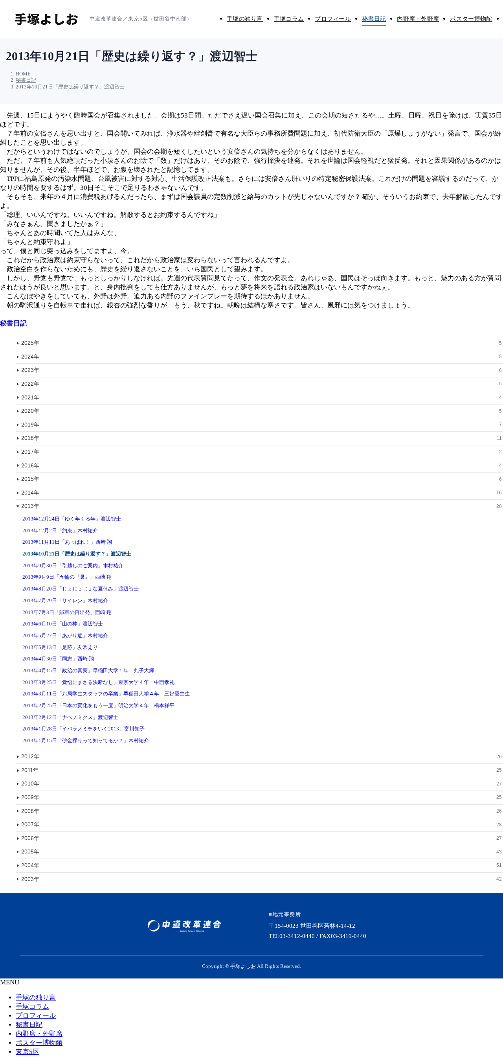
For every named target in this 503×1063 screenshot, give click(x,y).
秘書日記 (13, 323)
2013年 (261, 506)
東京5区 (27, 1052)
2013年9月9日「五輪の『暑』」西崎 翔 (67, 577)
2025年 (261, 343)
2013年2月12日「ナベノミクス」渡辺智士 (70, 717)
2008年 (261, 811)
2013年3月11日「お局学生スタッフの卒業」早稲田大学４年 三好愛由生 (106, 694)
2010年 (261, 783)
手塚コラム (32, 1006)
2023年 (261, 370)
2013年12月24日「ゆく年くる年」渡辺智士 (71, 519)
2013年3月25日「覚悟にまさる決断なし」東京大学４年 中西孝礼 (98, 682)
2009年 (261, 797)
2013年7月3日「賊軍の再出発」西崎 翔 (67, 612)
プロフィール (36, 1015)
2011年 (261, 770)
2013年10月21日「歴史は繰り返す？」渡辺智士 (76, 554)
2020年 (261, 411)
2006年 (261, 838)
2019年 (261, 424)
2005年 (261, 851)
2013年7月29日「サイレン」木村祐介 (65, 600)
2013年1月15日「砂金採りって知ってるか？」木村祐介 (85, 740)
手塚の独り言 (36, 997)
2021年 (261, 397)
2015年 (261, 479)
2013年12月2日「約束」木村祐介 (60, 530)
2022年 (261, 384)
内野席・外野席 (39, 1033)
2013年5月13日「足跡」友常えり (60, 647)
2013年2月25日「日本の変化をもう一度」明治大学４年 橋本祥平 (98, 705)
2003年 (261, 879)
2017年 (261, 452)
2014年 (261, 492)
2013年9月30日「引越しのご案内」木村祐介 (72, 565)
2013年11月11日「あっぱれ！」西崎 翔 (67, 542)
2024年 (261, 356)
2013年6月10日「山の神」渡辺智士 (62, 624)
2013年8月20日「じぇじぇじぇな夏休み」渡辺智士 (80, 589)
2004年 (261, 865)
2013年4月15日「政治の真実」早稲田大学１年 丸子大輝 (88, 670)
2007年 (261, 824)
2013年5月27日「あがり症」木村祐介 (65, 635)
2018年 (261, 438)
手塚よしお (243, 966)
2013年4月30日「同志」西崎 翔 (58, 659)
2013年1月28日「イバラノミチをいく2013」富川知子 (83, 729)
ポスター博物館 (39, 1042)
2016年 (261, 465)
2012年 (261, 756)
